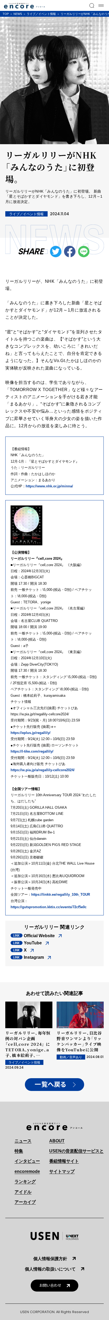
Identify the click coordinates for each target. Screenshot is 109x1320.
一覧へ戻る (50, 1084)
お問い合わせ (50, 1285)
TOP (6, 13)
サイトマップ (62, 1171)
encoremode (27, 1171)
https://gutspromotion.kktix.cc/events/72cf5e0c (49, 907)
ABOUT (57, 1141)
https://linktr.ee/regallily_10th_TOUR (60, 894)
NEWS (17, 13)
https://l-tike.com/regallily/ (32, 751)
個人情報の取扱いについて (50, 1269)
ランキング (25, 1181)
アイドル (23, 1192)
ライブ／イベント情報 (41, 13)
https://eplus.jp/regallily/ (31, 733)
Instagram (34, 957)
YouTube (33, 943)
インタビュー (27, 1161)
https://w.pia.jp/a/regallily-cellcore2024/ (43, 770)
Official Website (39, 935)
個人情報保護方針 (50, 1258)
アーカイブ (25, 1202)
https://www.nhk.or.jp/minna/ (49, 486)
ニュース (23, 1141)
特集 (19, 1151)
